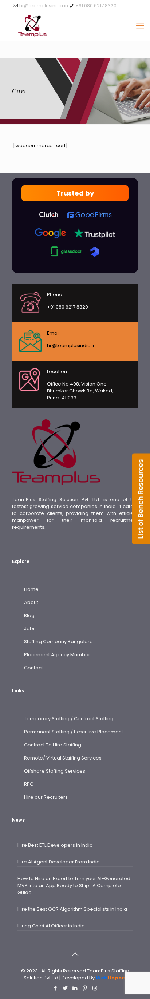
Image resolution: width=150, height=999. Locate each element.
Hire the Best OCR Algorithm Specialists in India (72, 909)
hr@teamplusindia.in (43, 5)
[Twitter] (65, 988)
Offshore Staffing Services (54, 771)
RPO (29, 784)
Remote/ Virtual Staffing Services (63, 757)
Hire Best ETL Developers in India (55, 845)
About (31, 602)
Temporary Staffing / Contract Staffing (69, 718)
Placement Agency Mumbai (57, 654)
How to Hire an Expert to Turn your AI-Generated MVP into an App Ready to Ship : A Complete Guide (73, 885)
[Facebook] (55, 988)
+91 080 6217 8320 (96, 5)
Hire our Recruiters (46, 797)
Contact (33, 667)
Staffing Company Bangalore (58, 641)
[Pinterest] (85, 988)
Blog (29, 615)
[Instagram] (95, 988)
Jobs (30, 628)
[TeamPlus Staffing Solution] (75, 26)
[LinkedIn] (75, 988)
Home (31, 589)
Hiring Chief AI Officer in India (51, 925)
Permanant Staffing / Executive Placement (73, 731)
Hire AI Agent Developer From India (58, 861)
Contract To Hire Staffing (52, 744)
